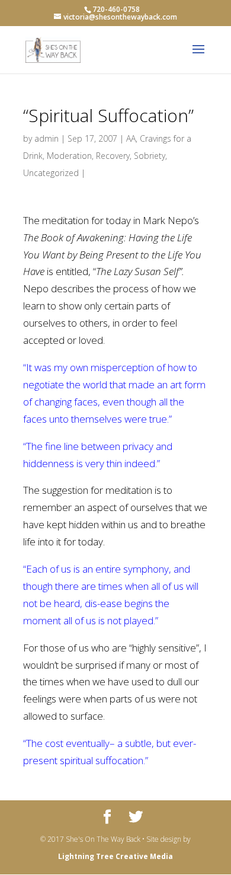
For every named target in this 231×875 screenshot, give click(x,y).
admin (46, 138)
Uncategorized (51, 172)
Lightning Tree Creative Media (115, 856)
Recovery (113, 155)
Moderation (69, 155)
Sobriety (149, 155)
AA (131, 138)
